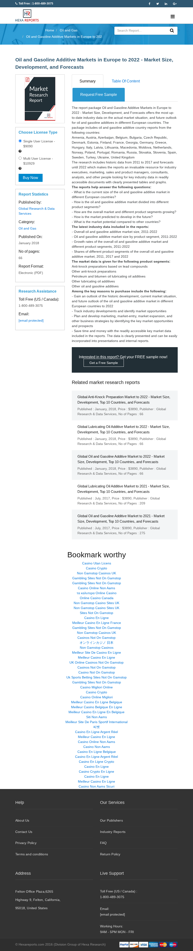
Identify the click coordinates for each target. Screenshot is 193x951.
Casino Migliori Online (96, 687)
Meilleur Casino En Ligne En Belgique (96, 712)
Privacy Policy (25, 843)
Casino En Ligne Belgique (96, 752)
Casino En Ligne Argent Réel (96, 732)
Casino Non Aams (96, 747)
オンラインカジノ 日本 (96, 642)
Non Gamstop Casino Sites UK (96, 603)
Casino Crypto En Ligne (96, 771)
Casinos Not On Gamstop (96, 638)
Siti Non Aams (96, 717)
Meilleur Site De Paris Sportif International (96, 722)
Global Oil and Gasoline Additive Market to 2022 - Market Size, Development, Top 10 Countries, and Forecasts (121, 459)
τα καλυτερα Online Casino (97, 593)
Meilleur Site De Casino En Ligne (96, 652)
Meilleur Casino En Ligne (96, 657)
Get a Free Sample (103, 363)
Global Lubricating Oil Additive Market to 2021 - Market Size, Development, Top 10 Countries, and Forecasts (123, 489)
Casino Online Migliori (96, 697)
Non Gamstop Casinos (96, 647)
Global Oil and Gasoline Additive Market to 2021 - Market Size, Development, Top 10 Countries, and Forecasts (121, 518)
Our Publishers (111, 820)
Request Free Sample (98, 95)
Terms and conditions (31, 854)
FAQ (103, 843)
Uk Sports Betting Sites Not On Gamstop (96, 677)
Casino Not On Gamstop (96, 672)
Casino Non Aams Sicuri (96, 786)
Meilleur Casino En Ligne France (96, 623)
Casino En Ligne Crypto (96, 761)
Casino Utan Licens (96, 563)
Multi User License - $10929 (37, 161)
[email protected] (31, 320)
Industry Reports (112, 832)
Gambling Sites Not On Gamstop (96, 578)
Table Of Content (126, 81)
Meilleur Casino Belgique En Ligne (96, 707)
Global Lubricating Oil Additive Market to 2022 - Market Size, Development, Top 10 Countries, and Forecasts (123, 429)
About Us (22, 820)
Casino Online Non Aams (96, 588)
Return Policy (110, 854)
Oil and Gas (27, 228)
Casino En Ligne (96, 618)
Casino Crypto (96, 568)
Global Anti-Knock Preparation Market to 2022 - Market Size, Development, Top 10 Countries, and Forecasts (123, 399)
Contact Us (23, 832)
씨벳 (96, 727)
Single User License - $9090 (38, 143)
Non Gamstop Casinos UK (96, 573)
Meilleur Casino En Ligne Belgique (96, 702)
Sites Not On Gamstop (96, 613)
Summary (88, 81)
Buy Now (30, 178)
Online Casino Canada (96, 598)
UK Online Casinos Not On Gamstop (96, 662)
